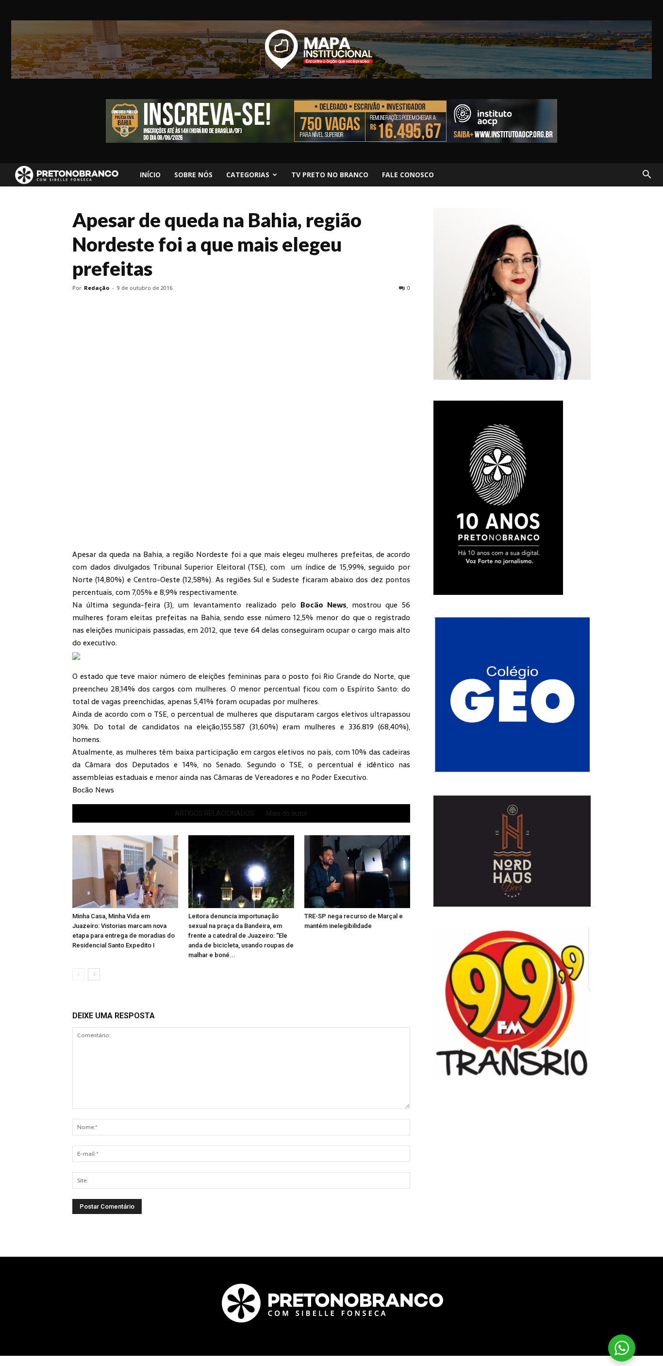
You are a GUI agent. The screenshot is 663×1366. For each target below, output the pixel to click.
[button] (646, 174)
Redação (96, 287)
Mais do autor (287, 813)
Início (150, 174)
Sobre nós (193, 174)
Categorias (247, 174)
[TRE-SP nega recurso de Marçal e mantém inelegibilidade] (357, 871)
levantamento (219, 605)
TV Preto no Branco (329, 174)
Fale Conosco (408, 174)
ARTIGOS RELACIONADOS (214, 813)
